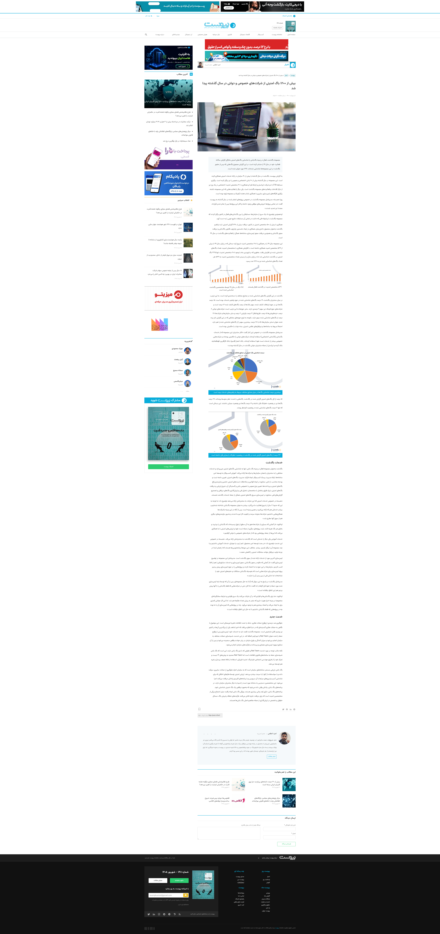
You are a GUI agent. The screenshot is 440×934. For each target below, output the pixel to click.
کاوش (268, 882)
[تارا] (168, 157)
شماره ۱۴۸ (280, 23)
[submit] (185, 895)
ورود (157, 16)
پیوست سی (240, 879)
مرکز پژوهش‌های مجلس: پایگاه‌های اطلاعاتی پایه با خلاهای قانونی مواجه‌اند (266, 800)
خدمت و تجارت (265, 902)
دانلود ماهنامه (179, 880)
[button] (146, 35)
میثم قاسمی (178, 381)
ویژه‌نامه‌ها (241, 893)
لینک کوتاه (205, 715)
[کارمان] (168, 324)
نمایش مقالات (158, 880)
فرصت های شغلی (239, 902)
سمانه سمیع (178, 370)
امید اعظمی (212, 65)
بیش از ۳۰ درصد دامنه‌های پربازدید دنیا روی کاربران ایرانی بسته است (264, 783)
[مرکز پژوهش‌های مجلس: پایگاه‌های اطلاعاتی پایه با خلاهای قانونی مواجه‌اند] (289, 807)
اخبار (287, 65)
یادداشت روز (266, 879)
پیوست (293, 75)
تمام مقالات (271, 756)
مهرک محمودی (177, 348)
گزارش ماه (267, 896)
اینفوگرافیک (240, 882)
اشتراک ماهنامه (277, 28)
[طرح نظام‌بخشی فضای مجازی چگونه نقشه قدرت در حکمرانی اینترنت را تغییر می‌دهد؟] (238, 791)
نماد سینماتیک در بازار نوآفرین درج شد (177, 141)
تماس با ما (241, 896)
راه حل (268, 908)
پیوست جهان (266, 911)
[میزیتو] (168, 298)
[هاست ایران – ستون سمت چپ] (168, 58)
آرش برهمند (178, 359)
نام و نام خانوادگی (290, 825)
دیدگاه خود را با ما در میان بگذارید (250, 825)
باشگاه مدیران (266, 899)
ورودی (268, 893)
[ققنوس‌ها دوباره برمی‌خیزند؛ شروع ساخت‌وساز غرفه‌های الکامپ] (238, 807)
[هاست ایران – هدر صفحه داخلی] (246, 56)
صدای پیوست (240, 877)
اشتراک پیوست (168, 466)
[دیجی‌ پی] (262, 6)
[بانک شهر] (246, 44)
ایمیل (294, 833)
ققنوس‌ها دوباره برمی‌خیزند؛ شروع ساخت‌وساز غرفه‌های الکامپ (217, 800)
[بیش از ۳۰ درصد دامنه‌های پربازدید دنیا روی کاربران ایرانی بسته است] (289, 791)
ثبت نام (148, 16)
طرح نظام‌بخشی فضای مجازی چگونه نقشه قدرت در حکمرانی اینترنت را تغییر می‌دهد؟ (214, 783)
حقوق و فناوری (265, 905)
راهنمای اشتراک (287, 16)
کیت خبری (241, 905)
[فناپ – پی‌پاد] (168, 183)
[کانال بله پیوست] (177, 6)
